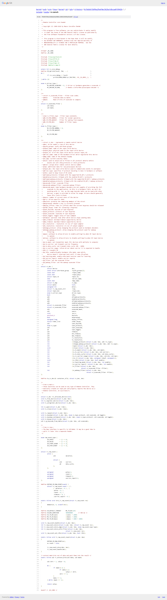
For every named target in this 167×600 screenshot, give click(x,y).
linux (55, 9)
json (163, 597)
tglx (71, 9)
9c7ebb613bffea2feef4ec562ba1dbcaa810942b (103, 9)
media (46, 12)
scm (49, 9)
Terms (22, 597)
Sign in (163, 3)
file (75, 17)
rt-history (78, 9)
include (39, 12)
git (67, 9)
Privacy (17, 597)
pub (44, 9)
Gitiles (12, 597)
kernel (38, 9)
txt (159, 597)
